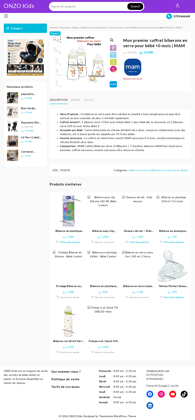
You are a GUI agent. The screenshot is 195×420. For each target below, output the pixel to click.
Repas (75, 27)
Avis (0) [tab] (89, 99)
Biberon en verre (139, 170)
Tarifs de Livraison (65, 386)
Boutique (65, 27)
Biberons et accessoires (94, 27)
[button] (111, 40)
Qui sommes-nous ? (66, 371)
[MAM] (132, 67)
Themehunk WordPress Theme (117, 416)
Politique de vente (65, 379)
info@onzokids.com (157, 370)
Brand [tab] (75, 99)
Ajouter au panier (105, 242)
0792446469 (182, 16)
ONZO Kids (19, 5)
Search (135, 6)
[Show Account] (177, 6)
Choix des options (70, 242)
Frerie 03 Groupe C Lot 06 (162, 385)
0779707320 (154, 374)
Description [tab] (58, 99)
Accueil (54, 27)
